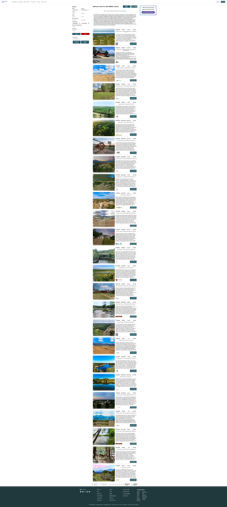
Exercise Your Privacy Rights (133, 504)
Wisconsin (144, 499)
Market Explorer (113, 495)
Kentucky (138, 498)
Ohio (143, 493)
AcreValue (96, 14)
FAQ (110, 491)
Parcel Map (14, 1)
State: (73, 8)
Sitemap (111, 498)
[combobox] (73, 39)
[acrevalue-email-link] (80, 491)
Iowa (138, 497)
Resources (99, 500)
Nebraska (143, 491)
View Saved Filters (85, 42)
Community (33, 1)
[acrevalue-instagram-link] (87, 491)
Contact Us (125, 495)
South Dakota (144, 497)
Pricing (38, 1)
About (111, 489)
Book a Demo (112, 500)
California (138, 491)
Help (42, 1)
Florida (138, 492)
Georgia (138, 493)
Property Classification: (77, 25)
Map (98, 491)
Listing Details (133, 43)
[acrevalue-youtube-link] (89, 491)
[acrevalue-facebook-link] (82, 491)
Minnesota (138, 500)
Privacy (120, 504)
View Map (133, 6)
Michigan (138, 499)
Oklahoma (144, 494)
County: (82, 8)
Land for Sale (26, 1)
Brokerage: (74, 28)
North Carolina (144, 492)
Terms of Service (115, 504)
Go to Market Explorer (148, 12)
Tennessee (144, 498)
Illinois (138, 494)
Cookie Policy (125, 504)
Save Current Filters (76, 42)
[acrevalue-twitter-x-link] (85, 491)
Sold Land (20, 1)
